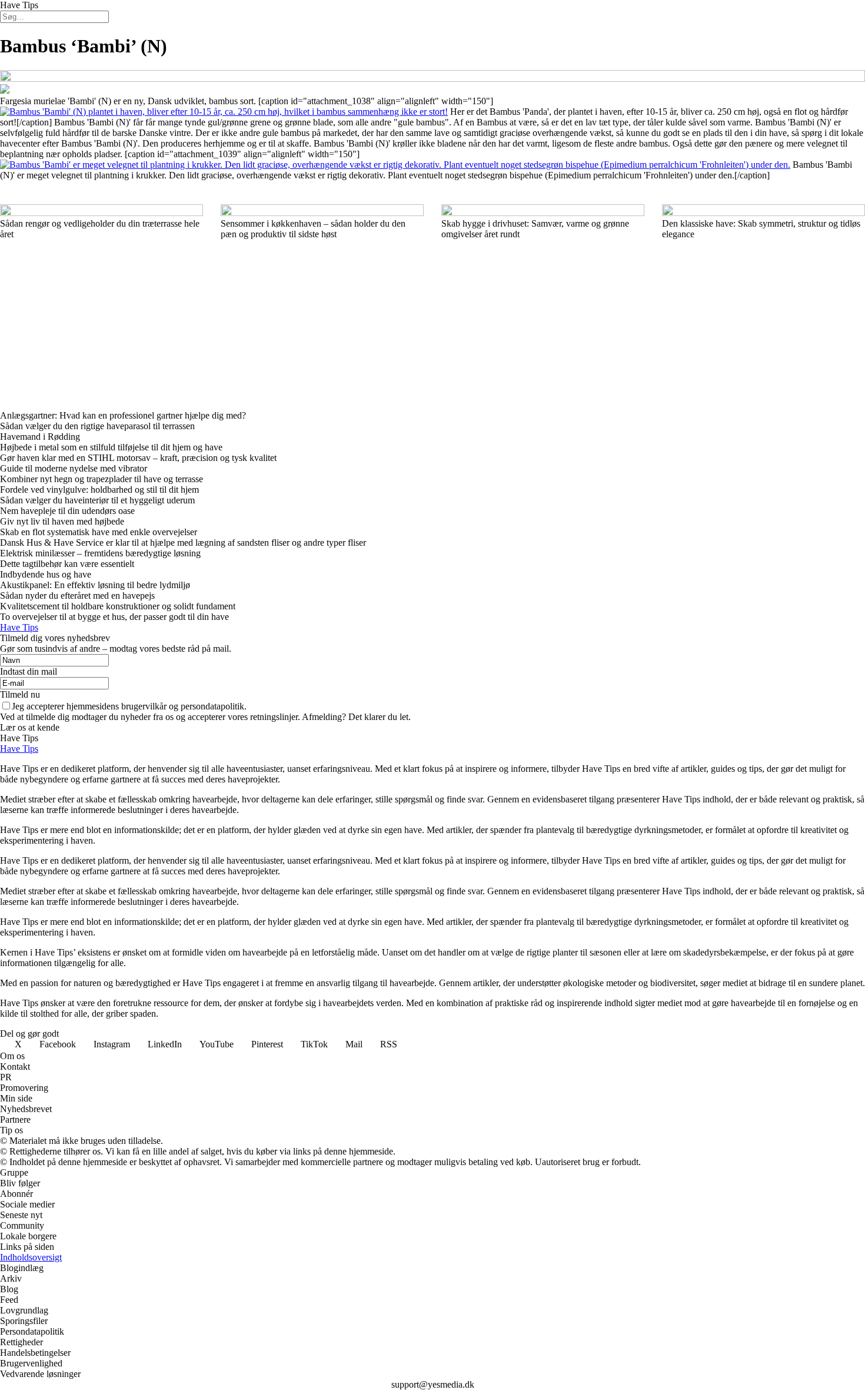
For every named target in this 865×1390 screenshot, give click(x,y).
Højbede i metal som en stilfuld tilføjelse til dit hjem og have (111, 447)
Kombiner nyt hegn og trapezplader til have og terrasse (101, 479)
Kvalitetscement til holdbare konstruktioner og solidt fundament (117, 606)
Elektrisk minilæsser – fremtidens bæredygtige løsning (100, 553)
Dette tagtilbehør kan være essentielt (67, 564)
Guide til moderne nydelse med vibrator (73, 468)
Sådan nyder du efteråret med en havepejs (77, 595)
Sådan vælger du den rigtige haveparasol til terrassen (97, 426)
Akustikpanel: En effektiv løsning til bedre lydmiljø (95, 585)
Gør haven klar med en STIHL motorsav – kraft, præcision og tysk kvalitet (139, 458)
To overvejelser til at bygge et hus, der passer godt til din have (114, 617)
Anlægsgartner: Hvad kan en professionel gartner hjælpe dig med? (123, 415)
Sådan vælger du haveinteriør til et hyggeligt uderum (97, 500)
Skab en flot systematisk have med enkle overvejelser (98, 532)
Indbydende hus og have (45, 574)
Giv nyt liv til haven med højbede (62, 521)
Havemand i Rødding (40, 437)
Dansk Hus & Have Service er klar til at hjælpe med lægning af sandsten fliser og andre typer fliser (183, 543)
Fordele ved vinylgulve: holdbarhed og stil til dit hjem (99, 490)
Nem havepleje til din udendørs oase (67, 511)
